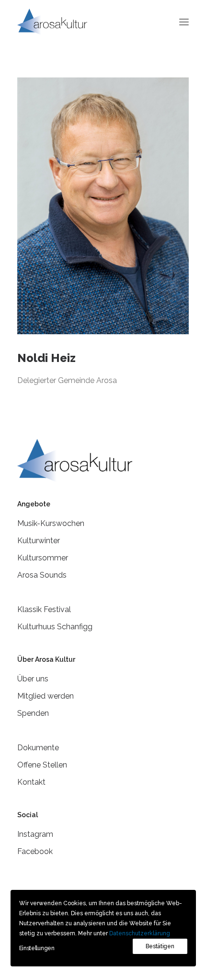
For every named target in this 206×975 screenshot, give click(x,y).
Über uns (32, 678)
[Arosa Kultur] (52, 22)
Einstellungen (37, 948)
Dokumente (38, 747)
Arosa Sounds (42, 575)
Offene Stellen (42, 764)
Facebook (35, 851)
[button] (184, 22)
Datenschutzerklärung (139, 933)
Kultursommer (42, 557)
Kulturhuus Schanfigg (54, 626)
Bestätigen (160, 946)
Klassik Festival (44, 609)
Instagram (35, 834)
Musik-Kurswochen (50, 523)
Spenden (33, 713)
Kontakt (31, 782)
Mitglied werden (45, 696)
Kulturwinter (38, 540)
